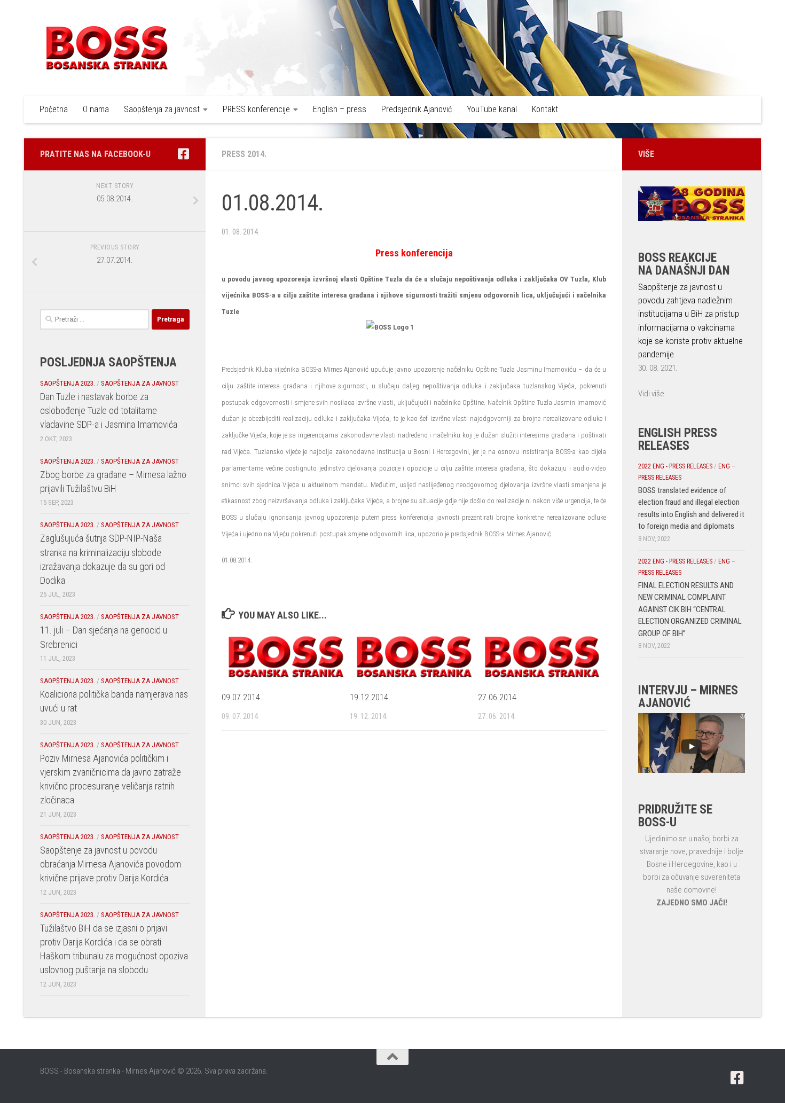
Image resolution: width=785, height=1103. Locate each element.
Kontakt (545, 109)
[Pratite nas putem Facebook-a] (183, 153)
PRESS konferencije (256, 109)
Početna (54, 109)
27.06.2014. (498, 697)
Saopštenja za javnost (162, 109)
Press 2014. (244, 154)
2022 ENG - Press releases (675, 466)
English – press (339, 109)
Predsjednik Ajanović (416, 109)
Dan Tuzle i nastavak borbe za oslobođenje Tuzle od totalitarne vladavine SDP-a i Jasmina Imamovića (108, 411)
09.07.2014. (242, 697)
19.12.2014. (370, 697)
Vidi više (651, 393)
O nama (96, 109)
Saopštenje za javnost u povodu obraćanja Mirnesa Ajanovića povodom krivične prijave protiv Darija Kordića (110, 864)
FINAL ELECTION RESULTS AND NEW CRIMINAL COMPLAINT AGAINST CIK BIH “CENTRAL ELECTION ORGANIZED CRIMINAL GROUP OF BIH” (690, 609)
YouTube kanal (492, 109)
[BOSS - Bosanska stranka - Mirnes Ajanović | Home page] (107, 48)
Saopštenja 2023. (67, 383)
